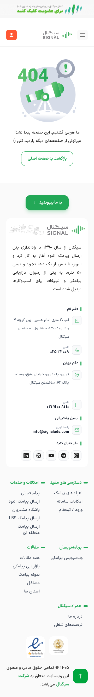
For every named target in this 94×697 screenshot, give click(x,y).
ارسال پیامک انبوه (24, 501)
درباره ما (75, 616)
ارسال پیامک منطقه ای (29, 529)
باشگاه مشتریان (26, 510)
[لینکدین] (26, 455)
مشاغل (33, 583)
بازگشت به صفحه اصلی (47, 158)
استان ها (32, 591)
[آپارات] (38, 455)
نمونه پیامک (29, 575)
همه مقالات (30, 558)
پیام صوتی (30, 493)
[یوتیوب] (51, 455)
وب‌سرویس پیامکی (67, 558)
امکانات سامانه (70, 501)
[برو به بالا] (80, 676)
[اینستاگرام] (76, 455)
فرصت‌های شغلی (68, 625)
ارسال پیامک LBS (24, 518)
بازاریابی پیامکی (26, 566)
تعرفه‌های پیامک (68, 493)
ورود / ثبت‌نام (71, 510)
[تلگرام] (63, 455)
